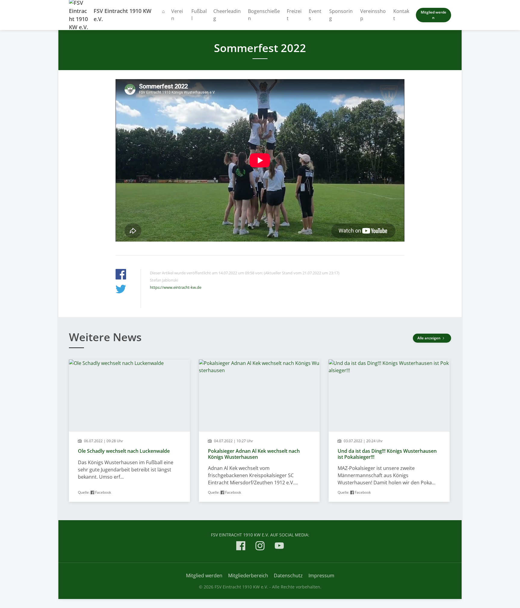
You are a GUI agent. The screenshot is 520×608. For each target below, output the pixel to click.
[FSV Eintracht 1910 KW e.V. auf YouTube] (279, 547)
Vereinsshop (373, 15)
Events (315, 15)
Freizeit (294, 15)
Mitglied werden (433, 15)
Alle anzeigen (429, 338)
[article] (129, 431)
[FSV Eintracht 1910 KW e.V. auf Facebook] (240, 547)
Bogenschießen (264, 15)
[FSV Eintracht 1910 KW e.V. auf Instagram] (260, 547)
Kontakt (401, 15)
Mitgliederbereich (248, 575)
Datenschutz (288, 575)
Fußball (199, 15)
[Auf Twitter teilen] (121, 290)
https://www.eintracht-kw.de (175, 287)
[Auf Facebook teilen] (121, 275)
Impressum (321, 575)
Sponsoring (341, 15)
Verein (177, 15)
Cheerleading (227, 15)
